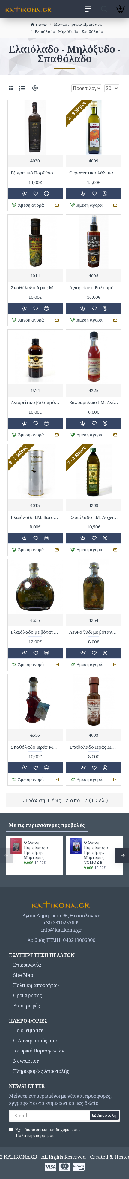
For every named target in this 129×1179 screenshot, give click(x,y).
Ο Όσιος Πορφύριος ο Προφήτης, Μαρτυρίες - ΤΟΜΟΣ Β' (96, 852)
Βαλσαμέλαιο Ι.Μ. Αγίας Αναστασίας (93, 402)
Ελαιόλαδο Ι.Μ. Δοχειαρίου (93, 517)
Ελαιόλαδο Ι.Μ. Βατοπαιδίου (35, 517)
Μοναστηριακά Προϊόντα (78, 24)
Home (41, 25)
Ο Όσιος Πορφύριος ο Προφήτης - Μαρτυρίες (36, 850)
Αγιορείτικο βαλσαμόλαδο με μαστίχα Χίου (35, 402)
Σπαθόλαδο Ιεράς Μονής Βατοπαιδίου (35, 287)
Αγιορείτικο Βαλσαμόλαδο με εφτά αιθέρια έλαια (93, 287)
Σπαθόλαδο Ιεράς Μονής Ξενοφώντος (35, 747)
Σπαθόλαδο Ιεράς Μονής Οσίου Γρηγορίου (93, 747)
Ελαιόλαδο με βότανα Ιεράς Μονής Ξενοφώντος (35, 632)
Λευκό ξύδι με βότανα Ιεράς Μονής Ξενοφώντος (93, 632)
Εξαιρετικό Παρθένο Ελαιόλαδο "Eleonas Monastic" (35, 173)
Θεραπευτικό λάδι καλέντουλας (93, 173)
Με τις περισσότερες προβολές (47, 825)
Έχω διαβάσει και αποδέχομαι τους (47, 1132)
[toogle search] (104, 9)
